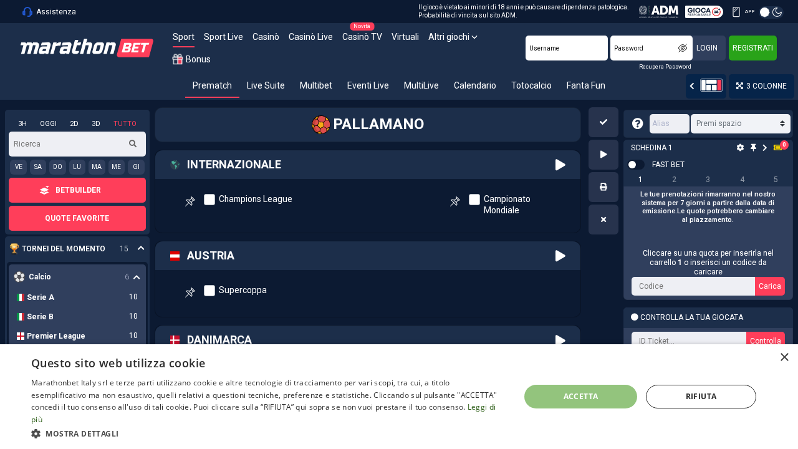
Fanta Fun (586, 85)
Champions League (255, 199)
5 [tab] (776, 179)
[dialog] (399, 396)
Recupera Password (665, 67)
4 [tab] (742, 179)
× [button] (784, 357)
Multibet (316, 85)
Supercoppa (243, 290)
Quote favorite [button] (77, 218)
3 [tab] (708, 179)
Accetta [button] (581, 396)
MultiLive (421, 85)
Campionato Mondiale (507, 204)
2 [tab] (674, 179)
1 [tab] (640, 179)
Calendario (475, 85)
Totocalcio (531, 85)
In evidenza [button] (71, 249)
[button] (603, 122)
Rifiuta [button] (701, 396)
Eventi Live (368, 85)
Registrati (753, 48)
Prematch (212, 85)
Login (707, 48)
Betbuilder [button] (78, 190)
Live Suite (266, 85)
